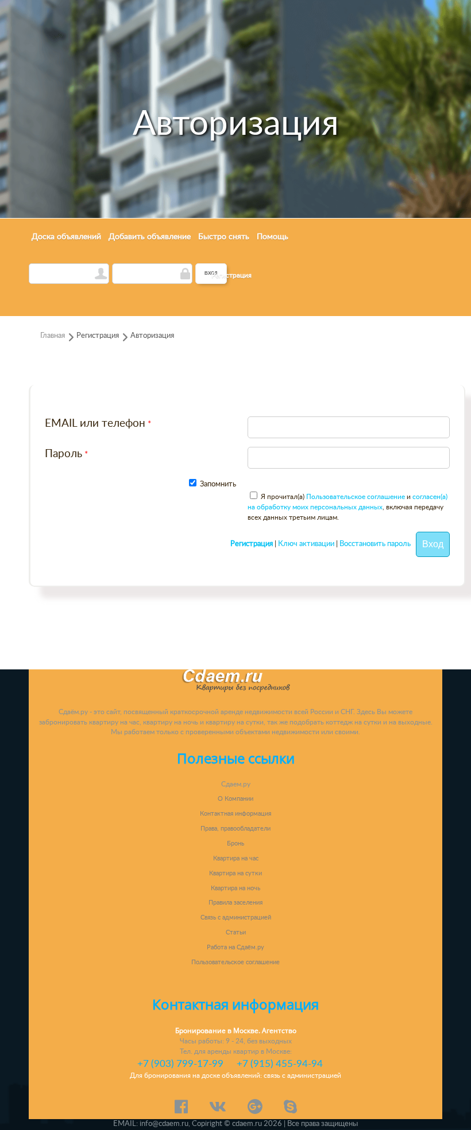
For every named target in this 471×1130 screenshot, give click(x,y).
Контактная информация (235, 814)
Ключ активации (306, 544)
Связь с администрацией (235, 917)
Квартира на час (235, 858)
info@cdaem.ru (164, 1123)
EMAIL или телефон (95, 423)
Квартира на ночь (235, 888)
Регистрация (231, 275)
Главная (52, 336)
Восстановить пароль (375, 544)
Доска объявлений (66, 237)
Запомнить (217, 484)
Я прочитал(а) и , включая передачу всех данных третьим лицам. (347, 507)
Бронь (235, 843)
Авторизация (152, 336)
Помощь (272, 237)
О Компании (235, 799)
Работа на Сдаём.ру (235, 947)
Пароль (63, 454)
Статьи (236, 932)
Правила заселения (235, 902)
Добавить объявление (150, 237)
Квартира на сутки (235, 873)
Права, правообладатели (235, 828)
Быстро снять (223, 237)
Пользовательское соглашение (355, 497)
